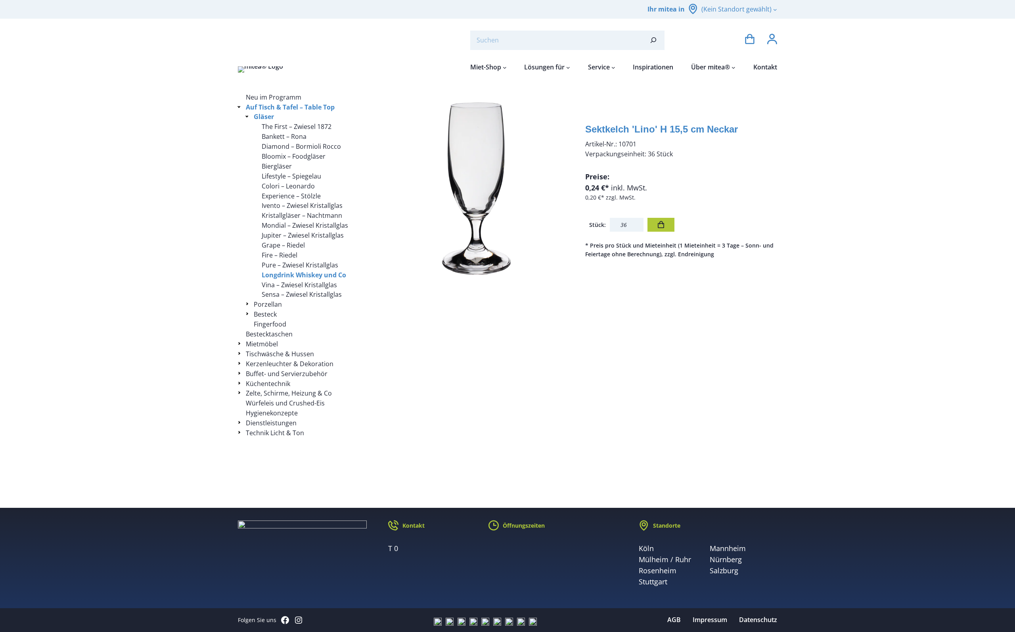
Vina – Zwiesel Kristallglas (299, 284)
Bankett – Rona (284, 136)
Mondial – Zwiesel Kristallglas (305, 225)
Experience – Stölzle (291, 196)
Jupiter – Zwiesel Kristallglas (303, 235)
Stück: (597, 225)
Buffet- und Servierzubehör (286, 373)
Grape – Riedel (283, 245)
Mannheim (728, 548)
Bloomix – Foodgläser (294, 156)
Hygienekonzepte (272, 413)
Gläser (264, 116)
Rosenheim (657, 570)
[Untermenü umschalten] (240, 106)
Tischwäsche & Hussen (280, 354)
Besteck (265, 314)
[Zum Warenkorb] (750, 40)
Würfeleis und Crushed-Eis (285, 403)
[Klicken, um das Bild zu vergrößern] (478, 188)
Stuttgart (653, 581)
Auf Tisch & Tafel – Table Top (290, 107)
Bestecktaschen (269, 334)
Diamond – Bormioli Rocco (301, 146)
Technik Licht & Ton (275, 432)
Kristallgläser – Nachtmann (302, 215)
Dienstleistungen (271, 423)
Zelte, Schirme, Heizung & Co (289, 393)
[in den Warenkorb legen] (660, 225)
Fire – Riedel (279, 255)
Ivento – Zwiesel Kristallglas (302, 205)
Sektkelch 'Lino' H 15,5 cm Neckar (661, 129)
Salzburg (724, 570)
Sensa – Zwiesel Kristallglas (302, 294)
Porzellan (268, 304)
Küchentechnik (268, 383)
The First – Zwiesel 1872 (296, 126)
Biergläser (277, 166)
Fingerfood (270, 324)
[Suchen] (653, 40)
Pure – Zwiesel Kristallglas (300, 265)
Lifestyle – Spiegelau (291, 176)
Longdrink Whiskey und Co (304, 275)
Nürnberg (726, 559)
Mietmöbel (262, 344)
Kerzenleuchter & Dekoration (289, 363)
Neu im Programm (273, 97)
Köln (646, 548)
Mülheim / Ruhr (665, 559)
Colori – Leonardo (288, 186)
